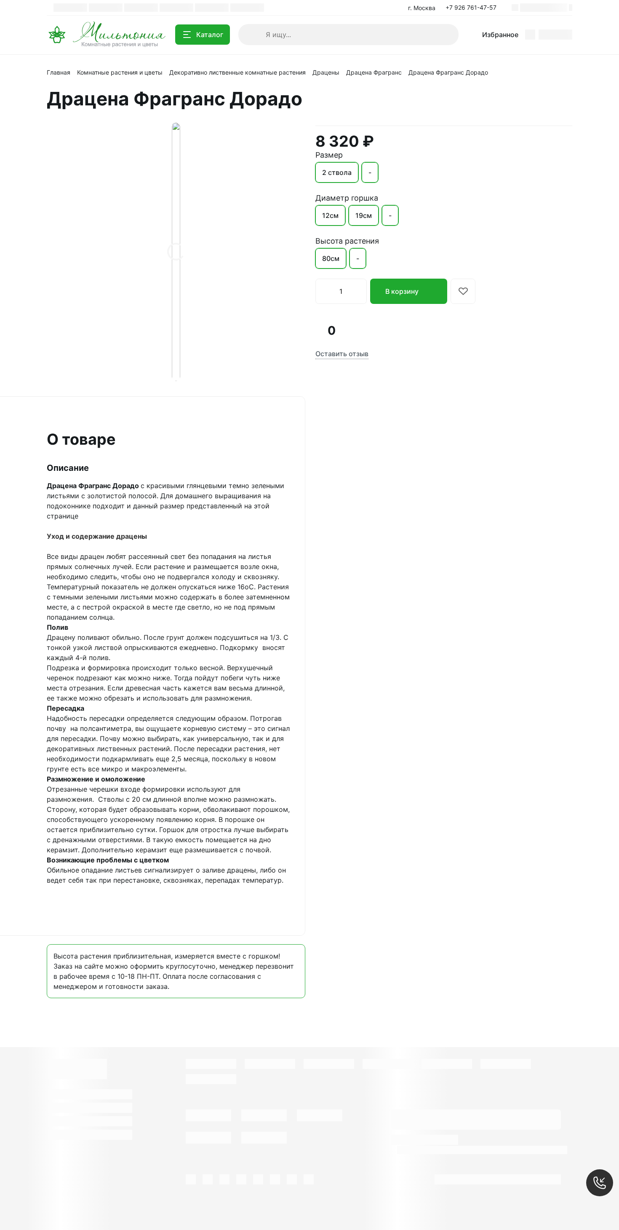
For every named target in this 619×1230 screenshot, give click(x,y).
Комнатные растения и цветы (120, 72)
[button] (474, 7)
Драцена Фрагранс (374, 72)
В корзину (402, 291)
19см (363, 215)
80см (330, 258)
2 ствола (337, 172)
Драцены (325, 72)
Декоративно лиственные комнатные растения (237, 72)
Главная (58, 72)
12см (330, 215)
